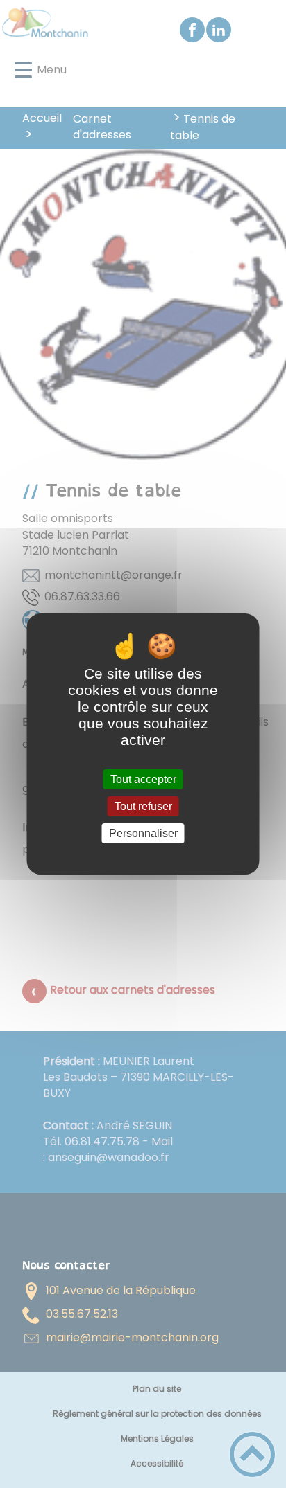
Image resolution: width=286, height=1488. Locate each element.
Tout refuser (143, 806)
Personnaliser (143, 833)
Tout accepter (143, 779)
